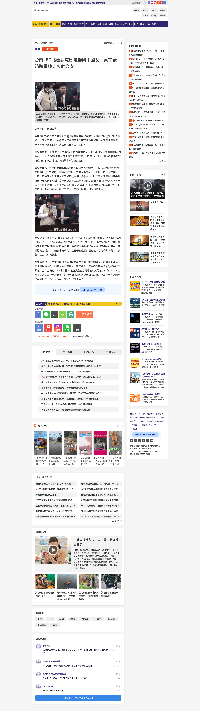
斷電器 (85, 618)
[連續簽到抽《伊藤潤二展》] (135, 348)
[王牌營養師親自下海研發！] (135, 398)
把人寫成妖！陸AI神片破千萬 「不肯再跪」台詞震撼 (147, 147)
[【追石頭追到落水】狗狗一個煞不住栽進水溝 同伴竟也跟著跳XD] (115, 448)
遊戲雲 (162, 15)
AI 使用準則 (153, 425)
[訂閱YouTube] (48, 328)
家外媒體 (79, 3)
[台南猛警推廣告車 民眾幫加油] (111, 581)
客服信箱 (133, 421)
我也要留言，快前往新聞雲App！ (78, 697)
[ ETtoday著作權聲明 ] (81, 336)
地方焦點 (50, 49)
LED (51, 618)
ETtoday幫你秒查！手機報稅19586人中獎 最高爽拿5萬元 (147, 126)
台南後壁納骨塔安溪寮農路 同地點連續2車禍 (88, 596)
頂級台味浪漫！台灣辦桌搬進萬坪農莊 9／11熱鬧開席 (66, 404)
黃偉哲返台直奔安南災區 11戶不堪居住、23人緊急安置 (67, 360)
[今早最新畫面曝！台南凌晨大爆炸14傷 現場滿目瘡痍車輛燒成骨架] (139, 221)
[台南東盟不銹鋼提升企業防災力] (45, 581)
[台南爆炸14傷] (139, 206)
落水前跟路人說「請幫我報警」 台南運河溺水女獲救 (66, 596)
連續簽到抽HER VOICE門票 (151, 314)
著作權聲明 (134, 425)
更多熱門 (115, 520)
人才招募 (142, 413)
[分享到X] (54, 314)
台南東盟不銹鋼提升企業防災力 (44, 594)
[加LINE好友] (67, 328)
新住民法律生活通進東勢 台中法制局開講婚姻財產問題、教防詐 (71, 366)
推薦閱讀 (45, 352)
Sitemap (142, 421)
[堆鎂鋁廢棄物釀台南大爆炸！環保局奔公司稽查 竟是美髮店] (139, 257)
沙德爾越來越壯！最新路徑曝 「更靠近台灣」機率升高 (147, 77)
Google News (164, 2)
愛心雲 (162, 10)
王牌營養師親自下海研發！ (151, 394)
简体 (35, 3)
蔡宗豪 (111, 618)
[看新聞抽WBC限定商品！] (135, 333)
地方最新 (89, 352)
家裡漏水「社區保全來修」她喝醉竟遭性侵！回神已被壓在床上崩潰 (146, 61)
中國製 (98, 618)
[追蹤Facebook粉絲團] (39, 328)
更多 (161, 160)
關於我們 (150, 413)
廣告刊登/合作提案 (137, 417)
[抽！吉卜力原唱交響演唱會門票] (135, 286)
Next (116, 303)
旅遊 (81, 24)
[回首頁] (41, 10)
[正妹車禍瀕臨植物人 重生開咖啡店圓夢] (53, 550)
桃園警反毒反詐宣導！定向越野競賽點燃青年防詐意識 (65, 409)
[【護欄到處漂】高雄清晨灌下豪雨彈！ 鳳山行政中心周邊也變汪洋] (55, 448)
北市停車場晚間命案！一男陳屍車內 (147, 132)
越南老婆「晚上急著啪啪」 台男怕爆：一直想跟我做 (147, 69)
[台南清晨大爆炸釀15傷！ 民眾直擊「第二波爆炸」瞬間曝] (139, 240)
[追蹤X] (77, 328)
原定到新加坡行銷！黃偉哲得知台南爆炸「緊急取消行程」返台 (72, 376)
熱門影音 (67, 352)
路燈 (61, 618)
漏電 (72, 618)
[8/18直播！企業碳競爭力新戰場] (135, 303)
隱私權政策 (151, 421)
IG (155, 2)
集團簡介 (159, 413)
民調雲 (145, 10)
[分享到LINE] (46, 314)
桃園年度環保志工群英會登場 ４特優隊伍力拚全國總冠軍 (67, 382)
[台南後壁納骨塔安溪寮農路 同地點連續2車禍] (89, 581)
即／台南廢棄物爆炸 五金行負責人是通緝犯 (146, 89)
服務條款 (160, 421)
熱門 (46, 24)
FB (149, 2)
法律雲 (154, 10)
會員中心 (70, 3)
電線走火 (41, 624)
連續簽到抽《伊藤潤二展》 (151, 344)
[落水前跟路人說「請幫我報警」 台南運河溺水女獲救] (67, 581)
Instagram (139, 440)
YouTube (152, 2)
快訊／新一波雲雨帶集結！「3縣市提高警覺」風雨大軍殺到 (147, 114)
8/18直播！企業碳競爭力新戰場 (153, 299)
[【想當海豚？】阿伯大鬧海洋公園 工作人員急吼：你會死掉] (40, 448)
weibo (161, 2)
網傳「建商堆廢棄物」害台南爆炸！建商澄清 (146, 138)
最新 (35, 24)
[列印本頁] (70, 314)
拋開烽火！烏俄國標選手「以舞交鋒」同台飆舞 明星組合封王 (70, 398)
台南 (39, 618)
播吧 (52, 24)
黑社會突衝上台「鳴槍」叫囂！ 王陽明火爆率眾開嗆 (146, 52)
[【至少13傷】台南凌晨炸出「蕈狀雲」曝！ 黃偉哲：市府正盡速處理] (85, 448)
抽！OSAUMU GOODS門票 (151, 359)
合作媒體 (160, 417)
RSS (158, 2)
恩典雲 (145, 15)
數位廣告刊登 (89, 3)
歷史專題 (62, 3)
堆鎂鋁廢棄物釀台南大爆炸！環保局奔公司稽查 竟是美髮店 (157, 258)
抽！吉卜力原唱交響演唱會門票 (153, 282)
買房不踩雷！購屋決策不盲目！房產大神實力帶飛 (153, 375)
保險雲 (154, 15)
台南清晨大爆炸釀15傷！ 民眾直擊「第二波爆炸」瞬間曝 (157, 241)
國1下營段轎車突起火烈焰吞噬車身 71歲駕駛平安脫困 (66, 371)
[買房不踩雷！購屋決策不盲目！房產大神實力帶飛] (135, 377)
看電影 (136, 10)
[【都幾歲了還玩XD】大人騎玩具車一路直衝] (70, 448)
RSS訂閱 (133, 428)
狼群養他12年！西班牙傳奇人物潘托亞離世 (69, 303)
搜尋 (145, 2)
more (120, 425)
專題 (58, 24)
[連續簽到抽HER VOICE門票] (135, 318)
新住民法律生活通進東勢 (47, 494)
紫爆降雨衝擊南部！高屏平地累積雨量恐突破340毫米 (146, 106)
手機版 (41, 3)
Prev (120, 303)
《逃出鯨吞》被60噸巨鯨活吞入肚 (149, 120)
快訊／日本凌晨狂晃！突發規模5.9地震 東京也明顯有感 (147, 97)
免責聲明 (143, 425)
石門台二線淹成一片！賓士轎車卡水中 (148, 83)
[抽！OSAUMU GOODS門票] (135, 363)
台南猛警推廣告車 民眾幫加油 (110, 594)
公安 (55, 624)
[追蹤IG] (58, 328)
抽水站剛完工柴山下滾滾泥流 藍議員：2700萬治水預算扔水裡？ (71, 393)
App (47, 3)
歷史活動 (54, 3)
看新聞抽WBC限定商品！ (151, 329)
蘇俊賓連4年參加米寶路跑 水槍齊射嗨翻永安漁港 (64, 387)
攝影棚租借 (100, 3)
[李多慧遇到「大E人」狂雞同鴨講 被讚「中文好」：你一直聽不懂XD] (100, 448)
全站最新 (111, 352)
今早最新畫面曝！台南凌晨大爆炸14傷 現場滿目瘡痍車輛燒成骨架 (157, 223)
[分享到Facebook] (38, 314)
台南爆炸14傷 (156, 202)
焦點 (41, 24)
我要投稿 (133, 413)
